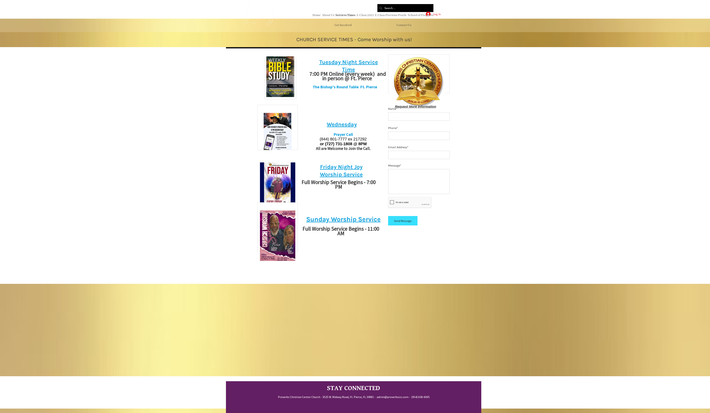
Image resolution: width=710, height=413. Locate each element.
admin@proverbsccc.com (392, 397)
